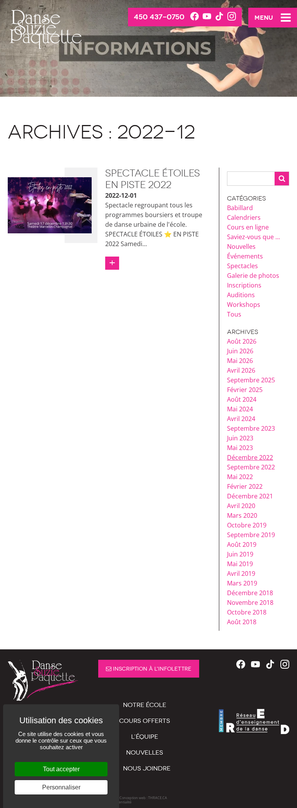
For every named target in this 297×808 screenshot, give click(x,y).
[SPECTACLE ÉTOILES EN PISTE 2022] (50, 204)
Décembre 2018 (250, 593)
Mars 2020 (242, 515)
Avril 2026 (241, 370)
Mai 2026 (240, 360)
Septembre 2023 (251, 428)
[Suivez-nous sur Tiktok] (219, 16)
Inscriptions (244, 285)
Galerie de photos (253, 275)
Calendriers (244, 217)
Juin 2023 (240, 438)
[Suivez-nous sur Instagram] (231, 16)
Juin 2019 (240, 554)
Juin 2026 (240, 351)
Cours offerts (144, 720)
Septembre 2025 (251, 380)
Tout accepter (61, 769)
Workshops (243, 304)
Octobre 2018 (246, 612)
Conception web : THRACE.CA (143, 798)
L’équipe (144, 736)
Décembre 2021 (250, 496)
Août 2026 (241, 341)
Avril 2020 (241, 506)
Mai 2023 (240, 447)
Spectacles (242, 266)
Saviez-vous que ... (253, 237)
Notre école (144, 705)
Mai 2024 (240, 409)
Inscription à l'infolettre (151, 669)
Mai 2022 (240, 476)
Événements (245, 256)
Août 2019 (241, 544)
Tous (234, 314)
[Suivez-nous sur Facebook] (194, 16)
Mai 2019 (240, 564)
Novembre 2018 (250, 602)
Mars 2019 (242, 583)
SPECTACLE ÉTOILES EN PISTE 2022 (152, 179)
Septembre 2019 (251, 535)
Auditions (241, 295)
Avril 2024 (241, 418)
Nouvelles (241, 246)
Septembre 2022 (251, 467)
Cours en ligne (248, 227)
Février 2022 (245, 486)
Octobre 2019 (246, 525)
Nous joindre (147, 768)
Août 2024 (241, 399)
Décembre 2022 (250, 457)
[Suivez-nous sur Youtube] (207, 16)
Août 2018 (241, 622)
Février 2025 (245, 389)
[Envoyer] (282, 178)
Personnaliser (61, 787)
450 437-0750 (159, 17)
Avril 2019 (241, 573)
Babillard (240, 208)
